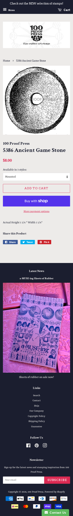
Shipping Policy (36, 421)
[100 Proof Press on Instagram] (45, 446)
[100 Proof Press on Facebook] (28, 446)
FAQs (36, 406)
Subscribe (57, 480)
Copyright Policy (36, 416)
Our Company (36, 411)
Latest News (36, 271)
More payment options (36, 211)
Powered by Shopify (55, 492)
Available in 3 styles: (15, 169)
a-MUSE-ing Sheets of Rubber (37, 278)
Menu (11, 10)
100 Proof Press (35, 492)
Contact (37, 400)
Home (6, 60)
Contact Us (57, 512)
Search (36, 395)
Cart (66, 10)
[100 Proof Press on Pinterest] (36, 446)
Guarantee (36, 426)
